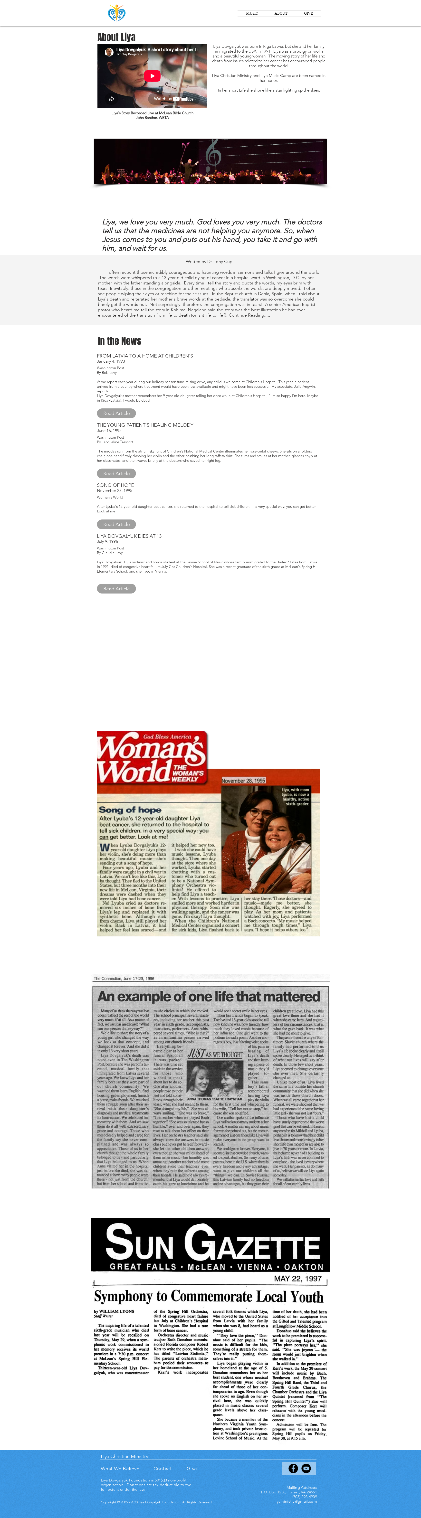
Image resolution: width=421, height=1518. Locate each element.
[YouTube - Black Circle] (306, 1468)
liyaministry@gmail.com (296, 1501)
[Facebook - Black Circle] (293, 1468)
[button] (116, 413)
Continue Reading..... (249, 315)
